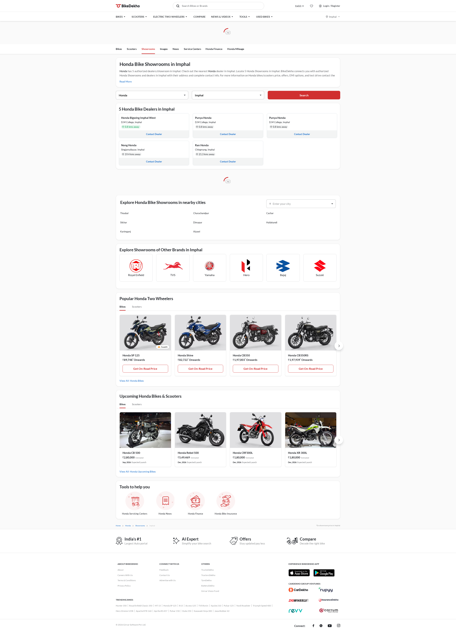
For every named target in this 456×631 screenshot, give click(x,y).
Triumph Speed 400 (262, 605)
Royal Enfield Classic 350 (140, 605)
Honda (123, 71)
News (176, 48)
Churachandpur (201, 213)
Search (304, 95)
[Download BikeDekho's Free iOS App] (299, 573)
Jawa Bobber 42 (221, 611)
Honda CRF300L (243, 452)
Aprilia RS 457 (160, 611)
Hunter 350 (121, 605)
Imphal (333, 16)
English (298, 6)
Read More (126, 81)
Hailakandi (271, 222)
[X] (321, 626)
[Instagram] (338, 626)
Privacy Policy (124, 585)
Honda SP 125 (131, 355)
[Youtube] (330, 626)
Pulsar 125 (229, 605)
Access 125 (190, 605)
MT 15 (158, 605)
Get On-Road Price (145, 368)
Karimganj (125, 231)
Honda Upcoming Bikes (143, 471)
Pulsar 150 (175, 611)
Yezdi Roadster (243, 605)
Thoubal (124, 213)
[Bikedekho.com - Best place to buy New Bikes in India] (128, 6)
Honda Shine (185, 355)
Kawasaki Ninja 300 (203, 611)
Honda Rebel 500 (188, 452)
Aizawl (196, 231)
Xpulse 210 (216, 605)
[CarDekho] (298, 589)
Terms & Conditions (127, 580)
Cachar (270, 213)
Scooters (132, 48)
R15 (181, 605)
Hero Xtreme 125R (124, 611)
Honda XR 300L (297, 452)
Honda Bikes (137, 380)
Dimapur (197, 222)
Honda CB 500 (131, 452)
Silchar (123, 222)
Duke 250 (186, 611)
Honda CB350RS (298, 355)
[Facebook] (313, 626)
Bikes (119, 48)
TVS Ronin (203, 605)
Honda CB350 (241, 355)
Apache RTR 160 (144, 611)
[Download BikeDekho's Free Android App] (324, 573)
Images (164, 48)
